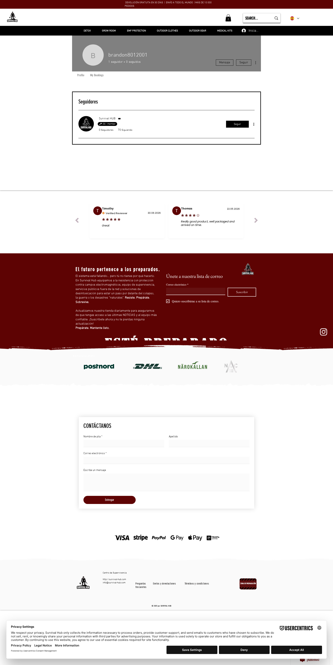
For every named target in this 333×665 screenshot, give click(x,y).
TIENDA (132, 18)
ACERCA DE (150, 18)
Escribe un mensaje (94, 470)
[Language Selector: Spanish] (294, 18)
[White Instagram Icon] (323, 332)
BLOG (165, 18)
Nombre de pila (92, 436)
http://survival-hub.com (114, 579)
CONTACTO (180, 18)
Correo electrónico (177, 284)
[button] (228, 17)
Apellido (173, 436)
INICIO (116, 18)
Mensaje (224, 62)
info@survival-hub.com (114, 582)
